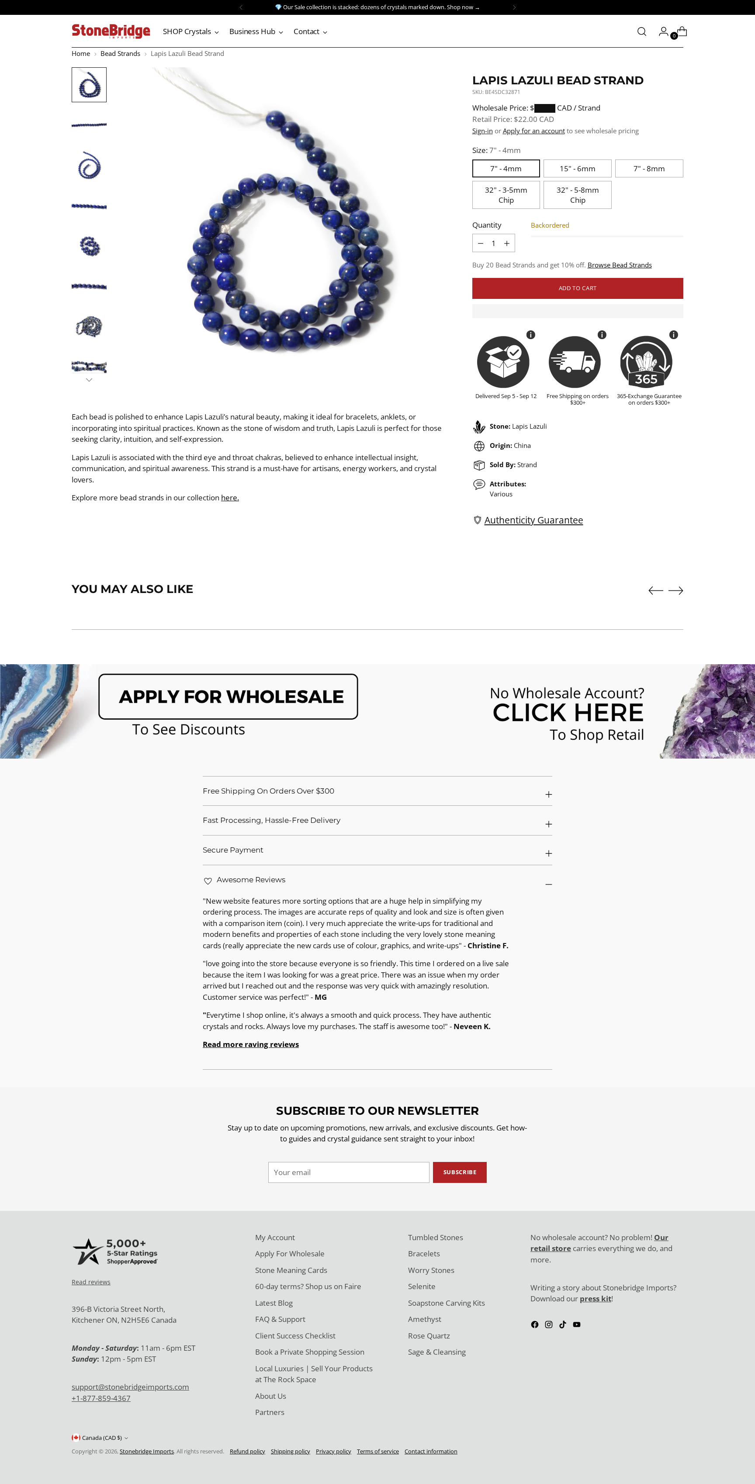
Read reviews (91, 1282)
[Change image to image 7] (89, 326)
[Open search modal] (642, 31)
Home (81, 53)
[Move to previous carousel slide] (655, 590)
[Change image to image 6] (89, 285)
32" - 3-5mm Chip (506, 195)
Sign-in (482, 130)
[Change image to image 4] (89, 205)
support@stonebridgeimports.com (130, 1387)
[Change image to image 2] (89, 124)
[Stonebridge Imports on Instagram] (549, 1326)
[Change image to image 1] (89, 84)
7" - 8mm (649, 168)
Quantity (487, 225)
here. (230, 497)
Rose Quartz (429, 1336)
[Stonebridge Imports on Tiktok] (563, 1326)
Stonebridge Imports (147, 1451)
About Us (270, 1396)
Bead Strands (120, 53)
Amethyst (424, 1319)
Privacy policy (333, 1451)
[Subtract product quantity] (507, 243)
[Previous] (241, 7)
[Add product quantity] (480, 243)
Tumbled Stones (435, 1237)
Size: (496, 150)
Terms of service (378, 1451)
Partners (269, 1412)
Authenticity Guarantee (534, 519)
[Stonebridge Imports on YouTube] (577, 1326)
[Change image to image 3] (89, 165)
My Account (275, 1237)
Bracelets (424, 1253)
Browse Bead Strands (620, 264)
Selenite (422, 1286)
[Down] (89, 379)
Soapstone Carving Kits (446, 1303)
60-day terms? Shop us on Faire (308, 1286)
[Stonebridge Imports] (111, 31)
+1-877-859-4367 (101, 1398)
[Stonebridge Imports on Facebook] (535, 1326)
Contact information (431, 1451)
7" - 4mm (506, 168)
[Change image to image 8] (89, 366)
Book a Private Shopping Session (309, 1352)
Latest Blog (274, 1303)
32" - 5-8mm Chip (578, 195)
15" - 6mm (578, 168)
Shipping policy (290, 1451)
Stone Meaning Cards (291, 1270)
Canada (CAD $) (102, 1438)
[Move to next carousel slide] (675, 590)
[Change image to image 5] (89, 245)
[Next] (514, 7)
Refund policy (247, 1451)
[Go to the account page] (660, 31)
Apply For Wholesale (290, 1253)
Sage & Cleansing (437, 1352)
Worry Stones (431, 1270)
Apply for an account (534, 130)
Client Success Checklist (295, 1336)
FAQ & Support (280, 1319)
